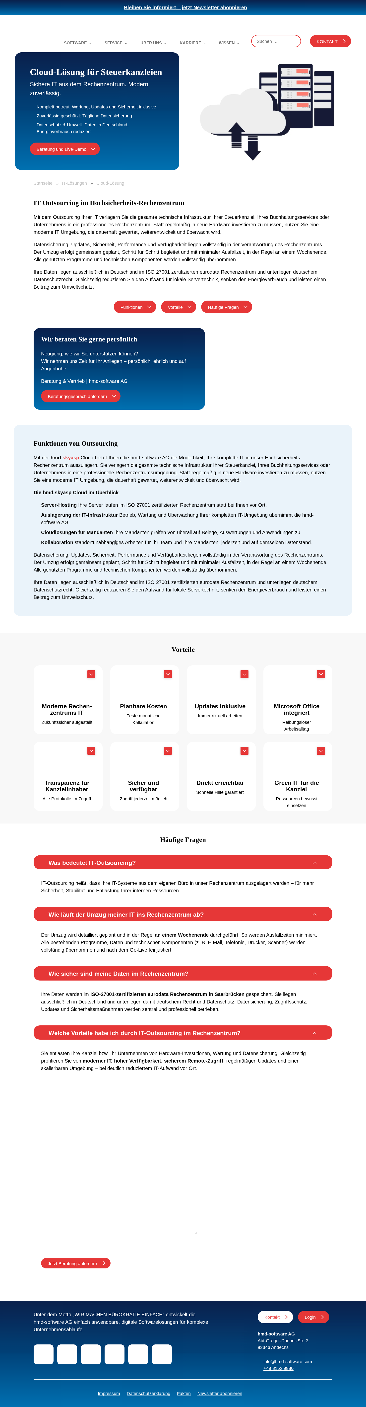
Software (75, 43)
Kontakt (327, 41)
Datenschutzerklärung (148, 1393)
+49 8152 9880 (278, 1368)
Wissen (227, 43)
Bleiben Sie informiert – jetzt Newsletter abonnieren (185, 7)
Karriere (190, 43)
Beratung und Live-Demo (61, 149)
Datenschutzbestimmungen (101, 1242)
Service (113, 43)
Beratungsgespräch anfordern (77, 396)
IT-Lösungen (74, 183)
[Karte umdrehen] (91, 674)
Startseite (43, 183)
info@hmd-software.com (287, 1361)
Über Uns (151, 43)
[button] (183, 862)
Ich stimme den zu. (91, 1242)
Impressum (109, 1393)
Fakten (184, 1393)
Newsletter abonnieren (219, 1393)
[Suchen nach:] (276, 41)
